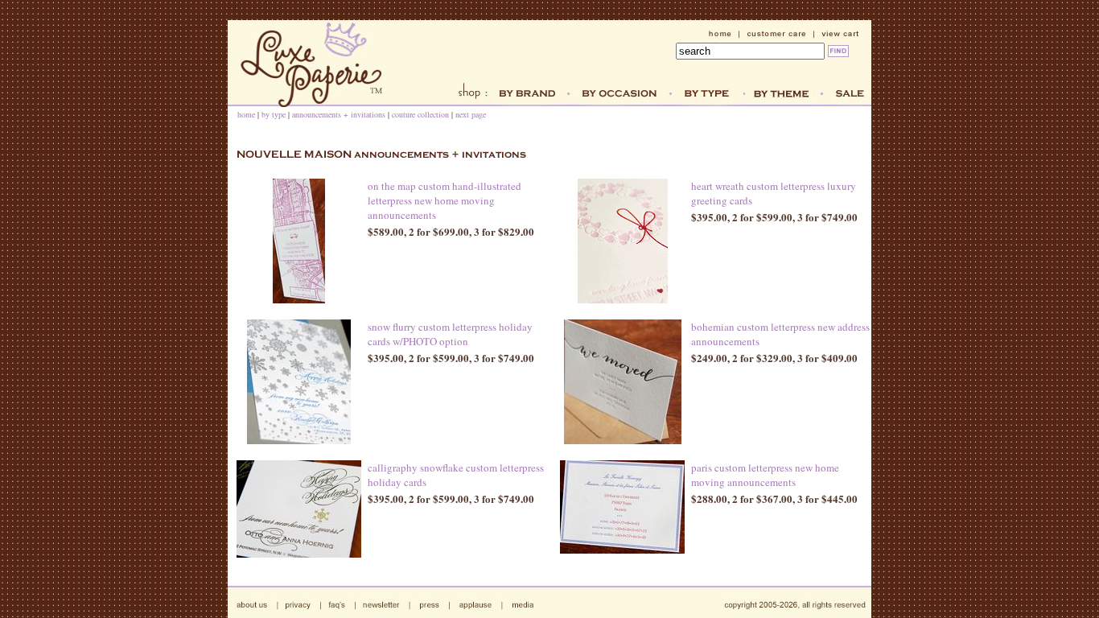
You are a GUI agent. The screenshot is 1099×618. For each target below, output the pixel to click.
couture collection (420, 114)
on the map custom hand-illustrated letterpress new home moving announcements (444, 200)
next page (470, 114)
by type (273, 114)
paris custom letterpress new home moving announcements (765, 474)
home (246, 114)
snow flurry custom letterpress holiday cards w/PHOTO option (450, 333)
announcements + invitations (338, 114)
